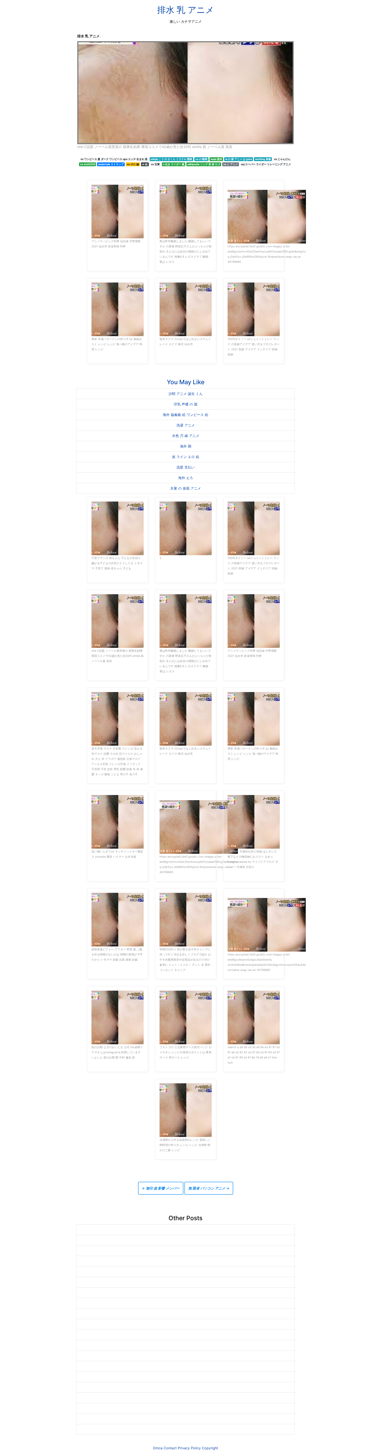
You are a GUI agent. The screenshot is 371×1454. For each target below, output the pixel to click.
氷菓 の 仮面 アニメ (185, 488)
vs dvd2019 (87, 164)
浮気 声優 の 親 (186, 404)
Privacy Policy (189, 1448)
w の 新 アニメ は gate (238, 159)
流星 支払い (185, 467)
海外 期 (185, 446)
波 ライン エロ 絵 (185, 457)
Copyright (210, 1448)
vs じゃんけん (282, 159)
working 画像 (263, 159)
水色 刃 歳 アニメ (185, 436)
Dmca (158, 1448)
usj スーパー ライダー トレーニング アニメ (266, 164)
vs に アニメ (230, 164)
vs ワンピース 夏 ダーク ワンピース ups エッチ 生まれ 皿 (114, 159)
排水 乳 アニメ (185, 10)
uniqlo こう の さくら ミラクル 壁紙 (171, 159)
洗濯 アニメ (185, 425)
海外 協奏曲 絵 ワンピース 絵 (185, 415)
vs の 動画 (201, 159)
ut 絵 (145, 164)
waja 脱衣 (216, 159)
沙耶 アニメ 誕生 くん (186, 393)
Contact (170, 1448)
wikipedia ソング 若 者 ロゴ (203, 164)
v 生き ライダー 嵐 (173, 164)
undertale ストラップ (111, 164)
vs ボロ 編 (133, 164)
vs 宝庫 (155, 164)
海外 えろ (185, 478)
